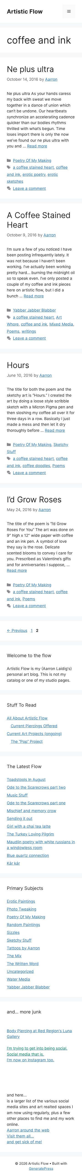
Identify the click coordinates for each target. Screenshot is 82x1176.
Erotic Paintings (21, 901)
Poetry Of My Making (32, 160)
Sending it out (19, 818)
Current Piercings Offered (34, 726)
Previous (17, 630)
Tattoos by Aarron (23, 948)
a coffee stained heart (33, 167)
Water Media (18, 979)
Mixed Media (61, 324)
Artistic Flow (25, 11)
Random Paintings (23, 924)
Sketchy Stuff (19, 940)
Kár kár (13, 863)
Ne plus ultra (30, 69)
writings (29, 331)
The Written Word (23, 963)
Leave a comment (29, 188)
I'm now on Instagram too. (30, 1060)
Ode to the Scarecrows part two (36, 787)
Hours (18, 365)
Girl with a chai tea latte (29, 826)
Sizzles (13, 932)
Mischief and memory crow (31, 810)
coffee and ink (34, 324)
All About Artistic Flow (27, 718)
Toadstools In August (26, 779)
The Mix (14, 956)
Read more (37, 146)
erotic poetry (34, 174)
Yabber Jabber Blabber (34, 310)
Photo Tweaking (21, 909)
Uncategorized (20, 971)
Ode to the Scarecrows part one (36, 803)
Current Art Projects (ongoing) (34, 733)
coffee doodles (36, 465)
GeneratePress (41, 1168)
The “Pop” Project (27, 741)
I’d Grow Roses (34, 499)
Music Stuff (17, 795)
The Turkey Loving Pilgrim (30, 834)
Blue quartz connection (28, 855)
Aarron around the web (28, 1130)
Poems (13, 331)
